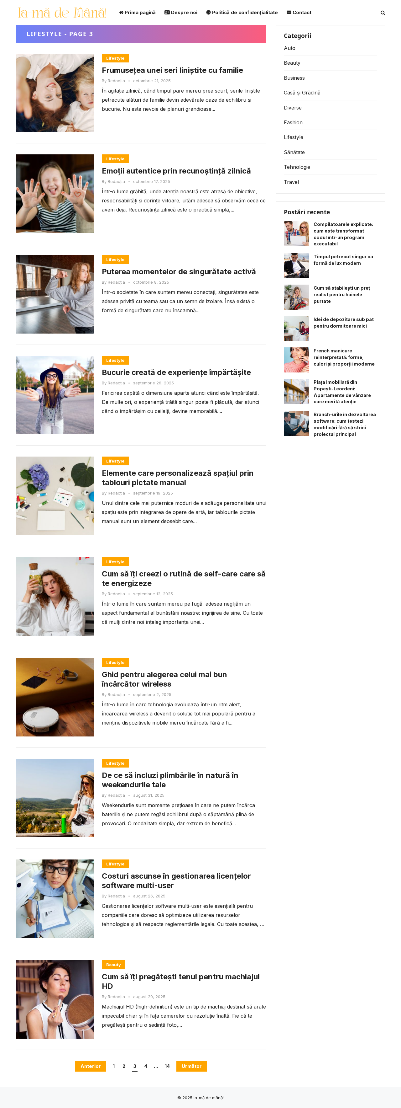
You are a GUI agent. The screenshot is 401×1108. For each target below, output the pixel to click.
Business (294, 78)
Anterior (91, 1066)
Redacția (116, 80)
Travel (291, 182)
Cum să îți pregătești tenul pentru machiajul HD (181, 981)
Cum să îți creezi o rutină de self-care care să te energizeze (184, 578)
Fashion (293, 122)
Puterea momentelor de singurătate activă (179, 271)
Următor (192, 1066)
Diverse (293, 107)
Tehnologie (297, 167)
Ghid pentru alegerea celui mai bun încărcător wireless (164, 679)
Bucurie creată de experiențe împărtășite (176, 372)
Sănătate (294, 152)
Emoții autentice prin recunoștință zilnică (176, 170)
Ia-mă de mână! (209, 1097)
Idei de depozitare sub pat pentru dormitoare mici (344, 323)
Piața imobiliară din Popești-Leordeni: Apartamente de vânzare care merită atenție (342, 391)
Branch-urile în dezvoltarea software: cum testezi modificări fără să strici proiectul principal (345, 424)
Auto (289, 48)
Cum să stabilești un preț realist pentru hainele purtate (342, 294)
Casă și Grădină (302, 92)
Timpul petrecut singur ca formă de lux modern (343, 260)
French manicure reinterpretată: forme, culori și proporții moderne (344, 357)
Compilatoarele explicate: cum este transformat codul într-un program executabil (343, 234)
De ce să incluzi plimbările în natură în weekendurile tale (170, 780)
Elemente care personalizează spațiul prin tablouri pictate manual (178, 477)
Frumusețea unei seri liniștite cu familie (172, 70)
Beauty (113, 964)
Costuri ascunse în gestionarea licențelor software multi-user (176, 880)
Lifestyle (115, 58)
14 (167, 1066)
